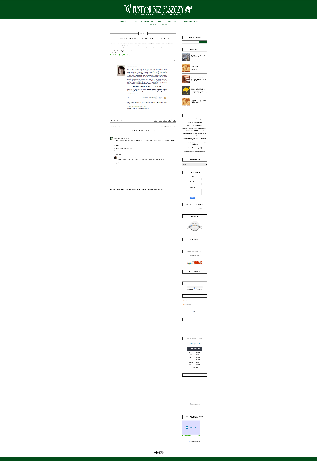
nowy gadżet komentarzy (194, 255)
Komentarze (187, 304)
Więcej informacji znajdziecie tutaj (120, 55)
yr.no (199, 435)
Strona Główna (125, 21)
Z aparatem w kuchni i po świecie (151, 21)
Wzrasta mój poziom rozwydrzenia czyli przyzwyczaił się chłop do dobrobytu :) (199, 90)
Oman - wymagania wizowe (194, 125)
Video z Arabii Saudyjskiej (188, 21)
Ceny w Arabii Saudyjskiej (195, 148)
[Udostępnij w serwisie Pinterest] (174, 120)
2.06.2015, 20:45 (124, 138)
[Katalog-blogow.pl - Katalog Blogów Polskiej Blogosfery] (194, 441)
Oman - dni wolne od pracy (194, 122)
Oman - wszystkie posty (194, 119)
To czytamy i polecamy (158, 24)
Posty (185, 301)
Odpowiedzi (118, 154)
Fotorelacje (170, 21)
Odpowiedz (117, 151)
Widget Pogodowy (191, 427)
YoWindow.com (186, 435)
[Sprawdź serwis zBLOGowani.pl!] (195, 404)
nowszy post (115, 127)
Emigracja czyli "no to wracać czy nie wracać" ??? (199, 102)
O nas (135, 21)
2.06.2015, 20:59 (133, 157)
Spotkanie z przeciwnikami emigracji (196, 68)
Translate (199, 289)
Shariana (116, 138)
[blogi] (195, 312)
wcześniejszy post (168, 127)
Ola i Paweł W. (122, 157)
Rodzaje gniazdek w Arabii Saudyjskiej (194, 151)
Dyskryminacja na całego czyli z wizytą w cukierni (198, 79)
